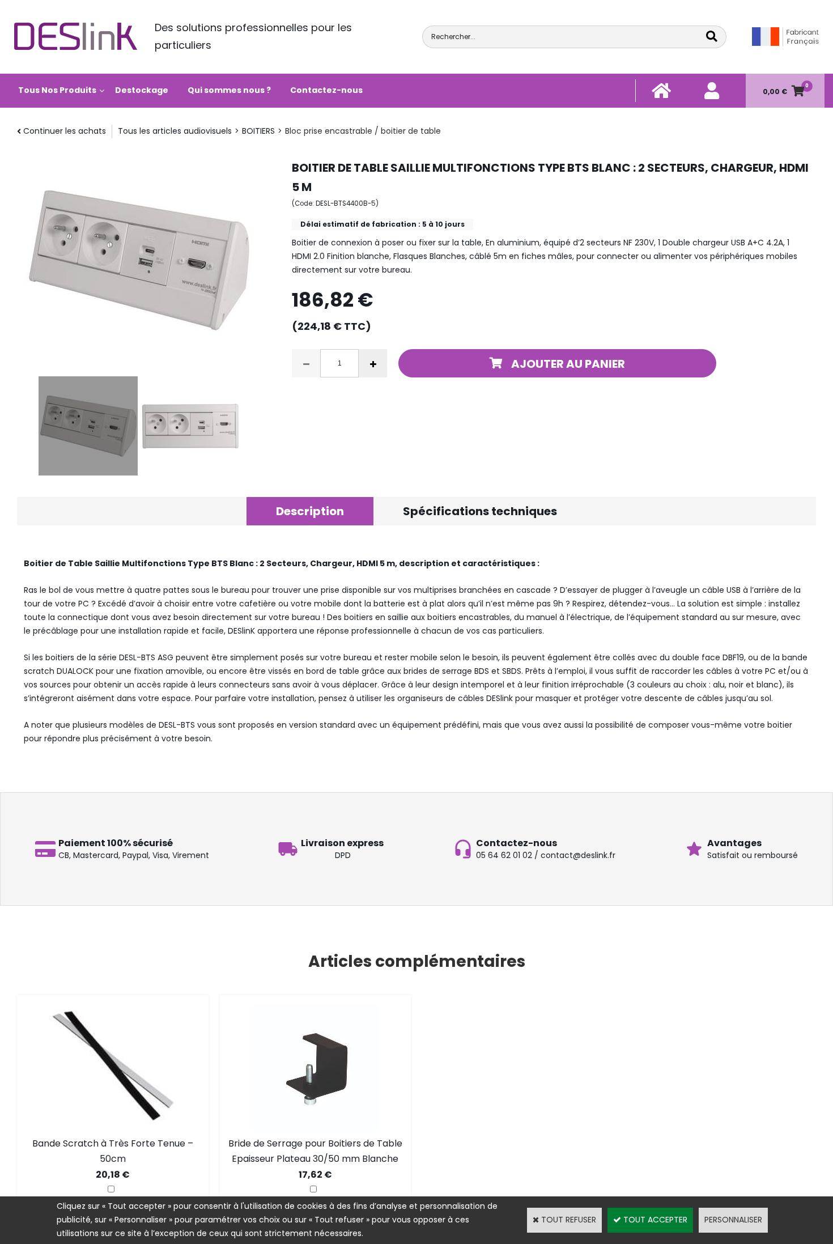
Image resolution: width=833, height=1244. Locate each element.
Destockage (141, 90)
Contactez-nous (326, 90)
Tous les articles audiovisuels (175, 131)
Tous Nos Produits (57, 90)
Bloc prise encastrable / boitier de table (363, 131)
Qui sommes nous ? (229, 90)
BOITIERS (258, 131)
